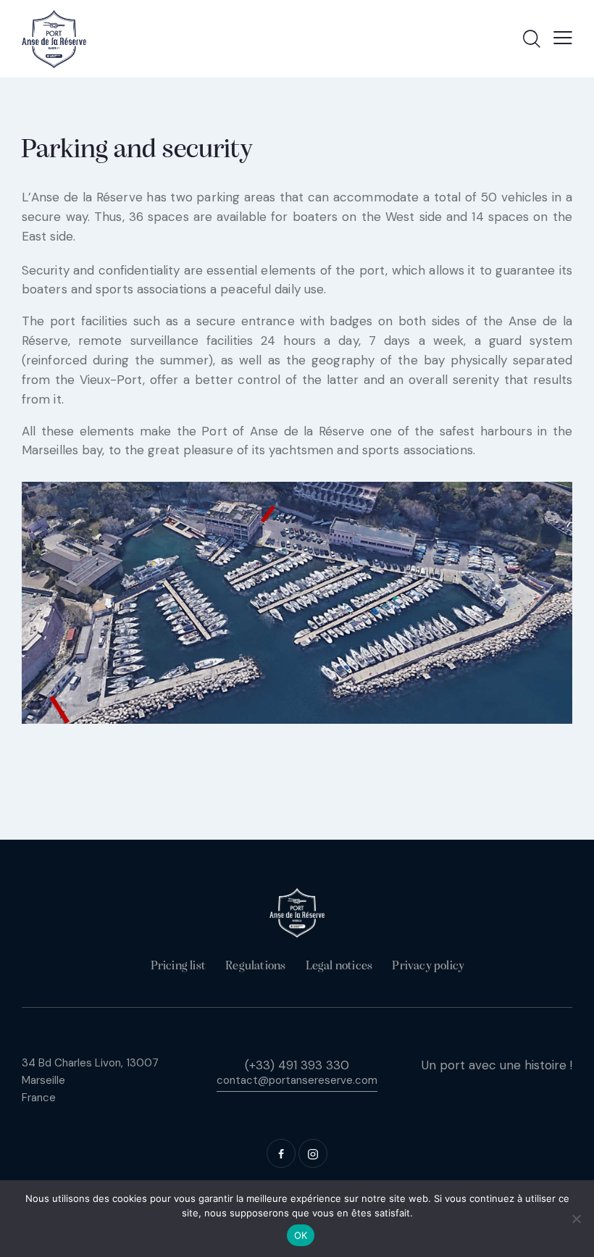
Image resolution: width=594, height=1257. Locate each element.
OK (301, 1235)
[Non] (576, 1218)
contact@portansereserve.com (297, 1080)
